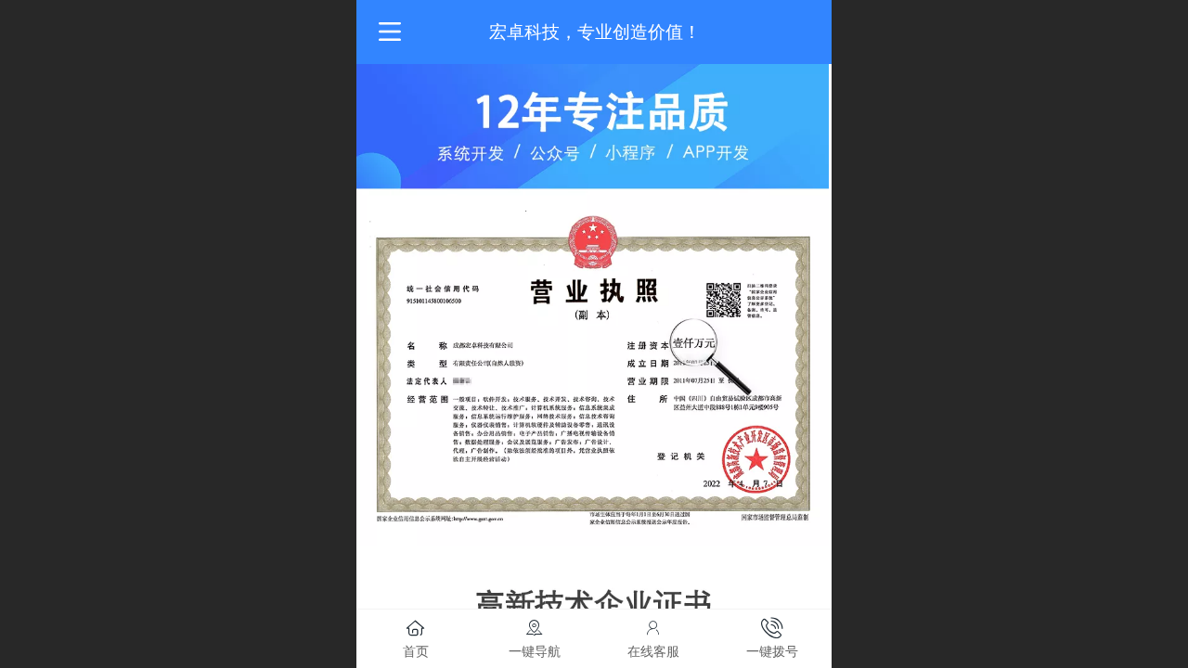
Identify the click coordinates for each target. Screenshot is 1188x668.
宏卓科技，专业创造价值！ (595, 32)
